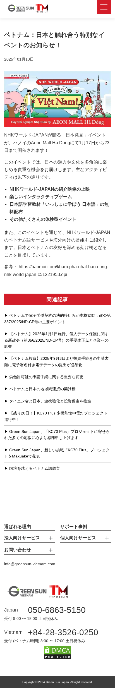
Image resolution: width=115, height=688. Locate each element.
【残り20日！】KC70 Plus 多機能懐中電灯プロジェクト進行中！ (55, 416)
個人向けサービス (78, 537)
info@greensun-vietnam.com (29, 564)
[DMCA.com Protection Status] (57, 655)
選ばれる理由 (17, 526)
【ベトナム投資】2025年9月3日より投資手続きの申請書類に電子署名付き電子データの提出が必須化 (56, 361)
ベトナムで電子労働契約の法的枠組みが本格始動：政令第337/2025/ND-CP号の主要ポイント (57, 318)
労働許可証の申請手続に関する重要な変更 (46, 377)
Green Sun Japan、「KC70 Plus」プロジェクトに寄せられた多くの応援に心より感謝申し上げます (57, 434)
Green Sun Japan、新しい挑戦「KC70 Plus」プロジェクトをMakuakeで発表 (57, 453)
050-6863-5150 (57, 610)
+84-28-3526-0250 (63, 632)
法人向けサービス (22, 537)
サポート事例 (73, 526)
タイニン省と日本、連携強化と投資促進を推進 (50, 401)
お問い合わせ (17, 549)
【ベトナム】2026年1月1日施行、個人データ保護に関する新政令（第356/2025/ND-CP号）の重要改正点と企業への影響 (56, 340)
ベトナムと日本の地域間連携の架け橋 (42, 389)
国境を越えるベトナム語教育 (34, 468)
